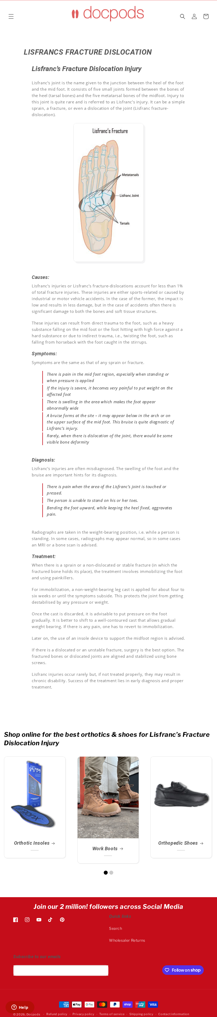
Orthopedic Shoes (178, 843)
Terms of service (111, 1014)
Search (115, 928)
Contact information (173, 1014)
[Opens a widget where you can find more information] (19, 1007)
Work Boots (104, 848)
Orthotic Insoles (31, 843)
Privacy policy (83, 1014)
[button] (11, 16)
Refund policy (56, 1014)
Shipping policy (141, 1014)
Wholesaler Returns (127, 940)
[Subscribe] (102, 970)
